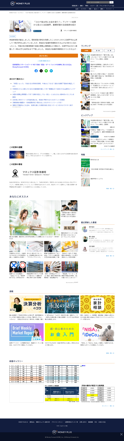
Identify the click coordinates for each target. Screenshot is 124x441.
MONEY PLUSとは (23, 422)
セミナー (94, 6)
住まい (96, 9)
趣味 (101, 9)
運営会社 (32, 422)
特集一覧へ (109, 188)
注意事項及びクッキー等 (71, 422)
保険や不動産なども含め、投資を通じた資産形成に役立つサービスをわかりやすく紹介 (42, 105)
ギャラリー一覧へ (107, 406)
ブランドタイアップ (106, 6)
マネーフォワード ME (62, 426)
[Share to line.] (46, 70)
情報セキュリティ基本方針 (43, 422)
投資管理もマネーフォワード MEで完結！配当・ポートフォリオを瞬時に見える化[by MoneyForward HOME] (41, 65)
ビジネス (83, 9)
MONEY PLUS (12, 12)
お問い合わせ (83, 422)
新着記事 (74, 6)
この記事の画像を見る (43, 61)
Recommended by (70, 282)
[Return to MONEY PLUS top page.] (20, 3)
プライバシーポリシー (57, 422)
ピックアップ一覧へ (107, 149)
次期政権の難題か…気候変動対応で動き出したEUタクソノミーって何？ (37, 102)
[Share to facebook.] (36, 70)
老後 (90, 9)
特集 (86, 6)
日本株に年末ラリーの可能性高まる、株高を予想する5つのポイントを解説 (38, 100)
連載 (81, 6)
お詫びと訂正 (102, 422)
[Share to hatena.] (51, 70)
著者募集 (90, 422)
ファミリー (109, 9)
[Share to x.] (41, 70)
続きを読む (43, 55)
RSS (96, 422)
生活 (76, 9)
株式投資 (12, 36)
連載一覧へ (109, 353)
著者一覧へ (109, 256)
